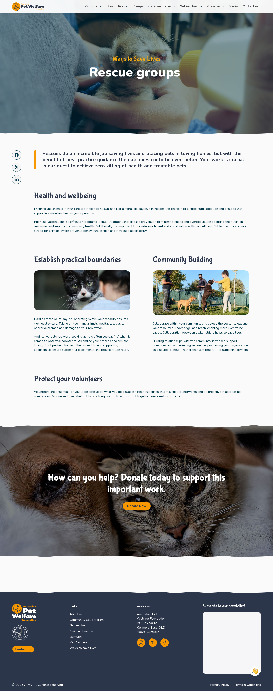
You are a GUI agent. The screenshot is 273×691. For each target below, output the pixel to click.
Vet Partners (79, 642)
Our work (76, 637)
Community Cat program (87, 620)
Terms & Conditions (247, 685)
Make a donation (81, 631)
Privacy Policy (219, 685)
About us (76, 614)
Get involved (79, 625)
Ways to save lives (83, 648)
